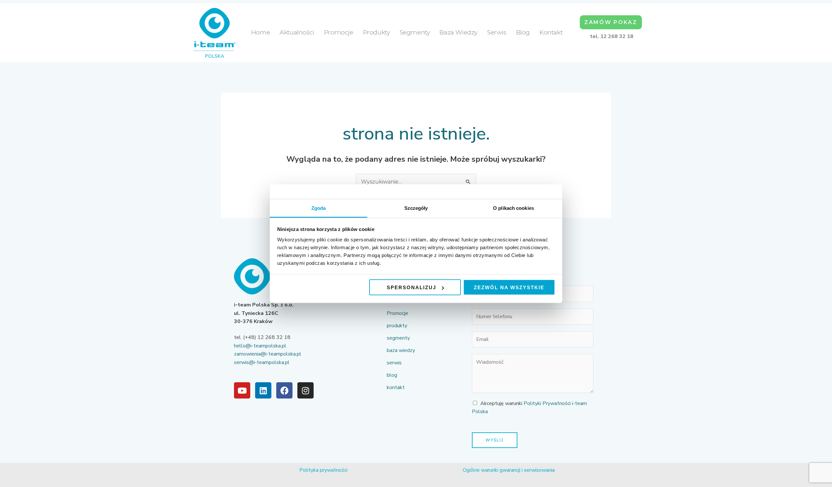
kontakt (551, 32)
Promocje (338, 32)
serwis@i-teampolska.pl (262, 362)
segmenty (415, 32)
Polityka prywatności (323, 470)
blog (523, 32)
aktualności (297, 32)
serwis (496, 32)
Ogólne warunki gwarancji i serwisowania (509, 470)
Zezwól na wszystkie (509, 287)
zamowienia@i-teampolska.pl (267, 354)
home (260, 32)
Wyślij (495, 440)
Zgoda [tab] (318, 207)
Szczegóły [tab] (416, 207)
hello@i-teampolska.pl (260, 345)
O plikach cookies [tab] (513, 207)
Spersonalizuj (411, 287)
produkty (376, 32)
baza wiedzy (458, 32)
